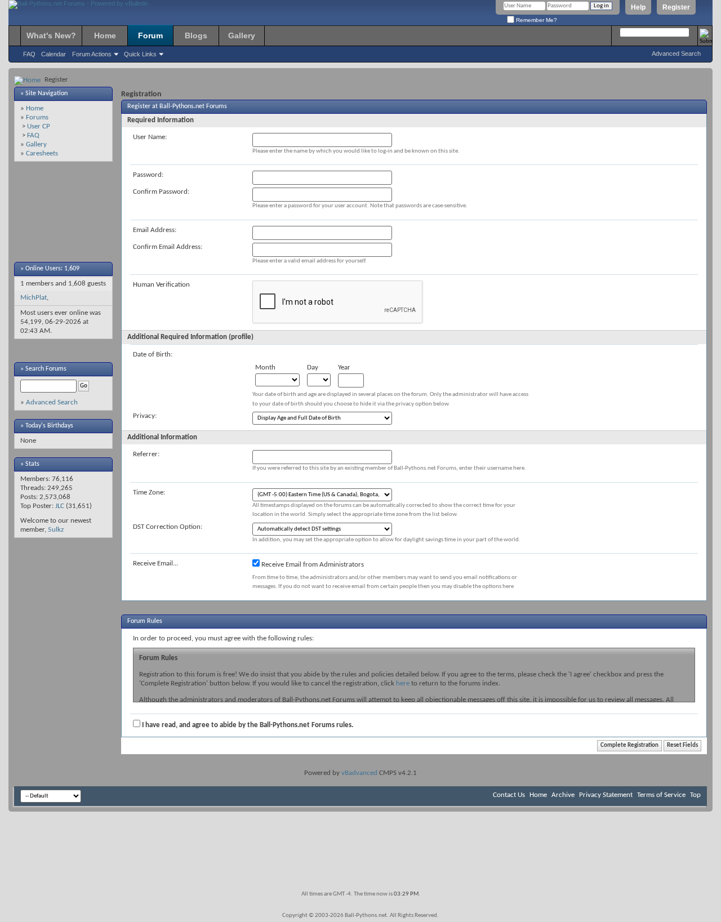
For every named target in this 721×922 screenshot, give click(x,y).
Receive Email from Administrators (312, 564)
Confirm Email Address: (167, 247)
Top (695, 795)
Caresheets (42, 153)
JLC (59, 506)
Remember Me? (535, 20)
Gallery (241, 35)
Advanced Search (676, 53)
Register (676, 7)
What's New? (51, 35)
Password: (148, 175)
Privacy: (145, 416)
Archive (563, 795)
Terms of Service (661, 795)
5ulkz (56, 529)
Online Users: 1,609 (52, 268)
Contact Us (509, 795)
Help (638, 7)
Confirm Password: (161, 191)
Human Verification (161, 284)
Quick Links (140, 54)
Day (312, 367)
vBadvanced (359, 773)
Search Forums (45, 369)
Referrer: (146, 454)
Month (265, 367)
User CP (38, 126)
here (403, 683)
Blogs (196, 35)
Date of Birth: (152, 354)
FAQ (29, 54)
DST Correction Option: (167, 527)
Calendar (53, 54)
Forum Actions (92, 54)
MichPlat (33, 297)
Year (344, 367)
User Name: (150, 137)
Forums (37, 117)
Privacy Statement (606, 795)
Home (105, 35)
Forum (150, 35)
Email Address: (154, 230)
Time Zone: (149, 492)
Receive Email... (155, 563)
